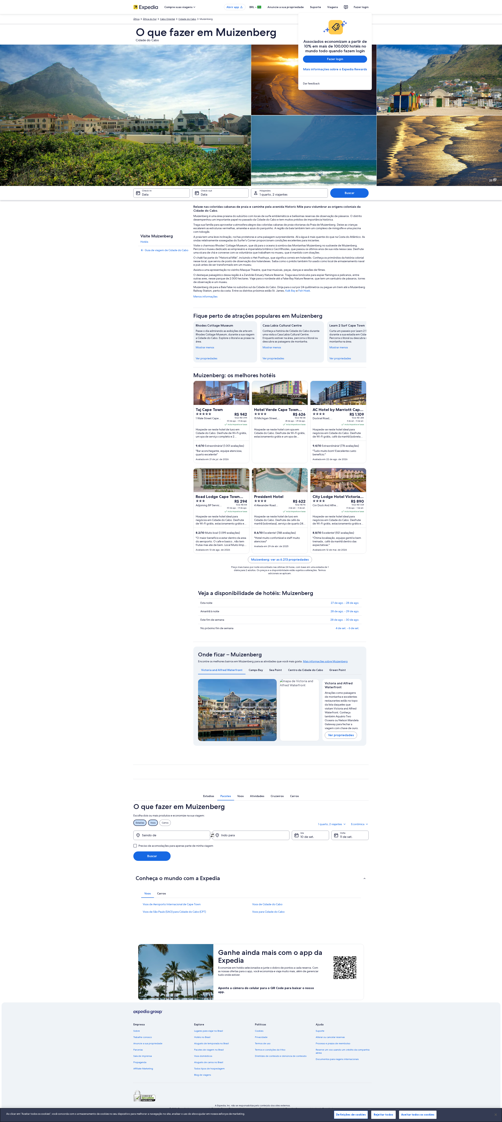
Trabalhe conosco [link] (142, 1037)
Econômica (357, 824)
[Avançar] (366, 342)
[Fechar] (495, 1114)
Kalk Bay (290, 290)
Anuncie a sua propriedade (285, 7)
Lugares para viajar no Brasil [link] (208, 1030)
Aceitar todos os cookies (417, 1114)
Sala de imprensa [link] (142, 1056)
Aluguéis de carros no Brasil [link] (208, 1062)
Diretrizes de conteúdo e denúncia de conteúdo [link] (280, 1056)
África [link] (136, 19)
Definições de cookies (351, 1114)
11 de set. (346, 837)
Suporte (315, 7)
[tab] (222, 670)
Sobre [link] (136, 1030)
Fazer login (361, 7)
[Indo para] (251, 835)
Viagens (332, 7)
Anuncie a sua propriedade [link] (147, 1043)
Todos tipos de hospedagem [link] (209, 1068)
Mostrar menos (205, 347)
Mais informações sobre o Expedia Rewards (335, 69)
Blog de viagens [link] (202, 1074)
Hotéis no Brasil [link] (202, 1037)
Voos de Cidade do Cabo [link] (267, 904)
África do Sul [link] (149, 19)
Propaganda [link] (139, 1062)
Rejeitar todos (383, 1114)
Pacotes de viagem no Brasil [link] (209, 1049)
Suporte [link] (320, 1030)
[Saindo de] (171, 835)
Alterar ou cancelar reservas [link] (330, 1037)
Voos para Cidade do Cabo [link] (268, 911)
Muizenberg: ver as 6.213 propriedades (280, 559)
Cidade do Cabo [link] (187, 19)
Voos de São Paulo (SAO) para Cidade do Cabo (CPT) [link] (174, 911)
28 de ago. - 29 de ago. (345, 611)
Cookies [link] (259, 1030)
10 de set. (307, 837)
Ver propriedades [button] (341, 735)
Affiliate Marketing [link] (143, 1068)
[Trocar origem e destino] (212, 835)
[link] (335, 83)
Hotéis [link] (144, 241)
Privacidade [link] (261, 1037)
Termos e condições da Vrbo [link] (270, 1049)
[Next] (272, 710)
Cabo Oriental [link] (167, 19)
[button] (251, 878)
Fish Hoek (304, 290)
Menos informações (205, 296)
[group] (342, 709)
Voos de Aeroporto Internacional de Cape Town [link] (172, 904)
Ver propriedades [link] (206, 358)
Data (145, 194)
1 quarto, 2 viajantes (273, 194)
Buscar (349, 193)
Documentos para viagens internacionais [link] (337, 1059)
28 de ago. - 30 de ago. (344, 619)
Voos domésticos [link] (203, 1056)
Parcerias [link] (138, 1049)
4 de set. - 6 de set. (347, 628)
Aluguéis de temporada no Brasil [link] (211, 1043)
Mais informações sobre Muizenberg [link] (325, 661)
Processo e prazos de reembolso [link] (333, 1043)
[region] (251, 1115)
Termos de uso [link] (262, 1043)
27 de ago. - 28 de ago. (345, 603)
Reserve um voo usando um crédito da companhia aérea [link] (342, 1051)
